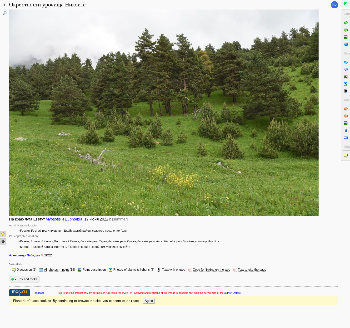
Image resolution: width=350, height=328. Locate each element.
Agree (149, 301)
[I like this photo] (3, 234)
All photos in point (56, 269)
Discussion (24, 269)
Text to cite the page (252, 269)
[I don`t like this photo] (3, 241)
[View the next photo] (286, 113)
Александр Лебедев (24, 255)
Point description (94, 269)
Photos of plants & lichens (131, 269)
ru (334, 4)
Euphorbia (73, 219)
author (227, 292)
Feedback (39, 292)
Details (237, 292)
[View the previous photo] (41, 113)
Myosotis (53, 219)
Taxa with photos (173, 269)
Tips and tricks (27, 279)
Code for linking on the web (211, 269)
